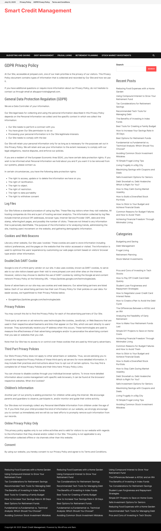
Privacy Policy (25, 2)
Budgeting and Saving (18, 55)
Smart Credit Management (38, 10)
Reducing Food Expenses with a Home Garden (28, 469)
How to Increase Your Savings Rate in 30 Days (28, 499)
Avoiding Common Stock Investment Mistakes (28, 515)
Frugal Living (65, 55)
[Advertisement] (80, 34)
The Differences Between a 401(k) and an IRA (132, 477)
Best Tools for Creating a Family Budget (136, 126)
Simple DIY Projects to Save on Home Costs (131, 498)
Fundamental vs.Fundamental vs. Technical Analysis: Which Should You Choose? (135, 145)
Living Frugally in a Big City (129, 165)
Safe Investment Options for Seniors (134, 177)
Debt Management (44, 55)
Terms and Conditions (61, 2)
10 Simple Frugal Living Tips (130, 161)
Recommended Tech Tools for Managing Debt (28, 486)
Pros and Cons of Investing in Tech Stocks (130, 515)
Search (120, 64)
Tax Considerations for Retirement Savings (26, 481)
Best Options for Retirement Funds (133, 138)
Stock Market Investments (116, 55)
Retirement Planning (87, 55)
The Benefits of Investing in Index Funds (25, 490)
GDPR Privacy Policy (41, 2)
